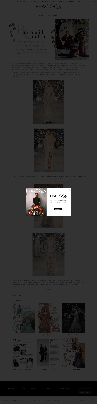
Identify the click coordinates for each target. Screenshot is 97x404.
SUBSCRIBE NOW (58, 209)
